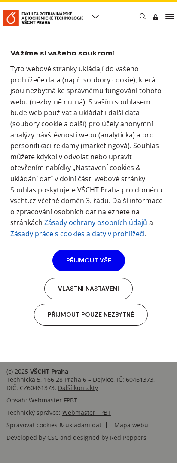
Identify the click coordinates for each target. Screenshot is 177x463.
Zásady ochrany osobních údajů (95, 222)
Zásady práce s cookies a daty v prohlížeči (77, 233)
